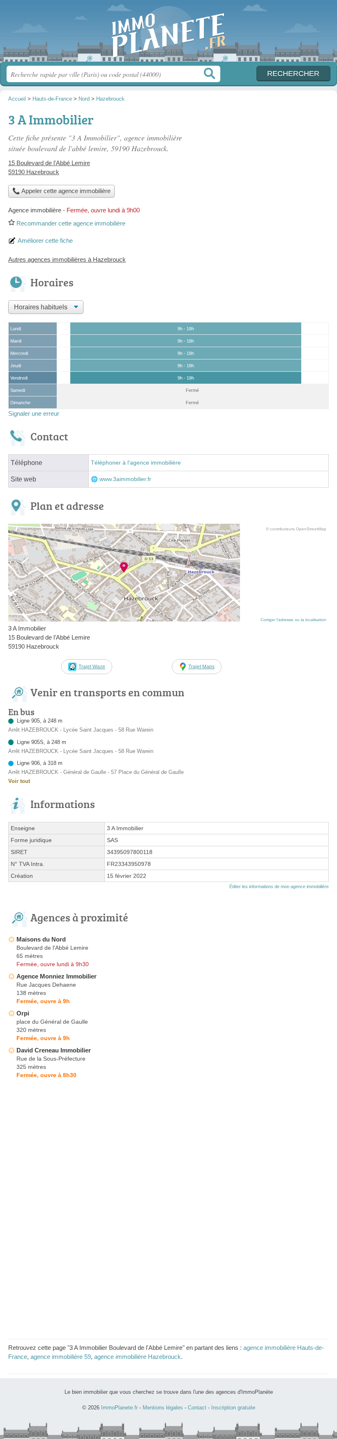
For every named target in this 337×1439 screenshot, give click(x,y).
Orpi (22, 1013)
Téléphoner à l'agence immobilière (136, 463)
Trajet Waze (91, 667)
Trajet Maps (201, 667)
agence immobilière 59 (60, 1356)
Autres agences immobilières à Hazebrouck (67, 259)
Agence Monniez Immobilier (56, 976)
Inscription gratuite (233, 1407)
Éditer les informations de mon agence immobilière (279, 886)
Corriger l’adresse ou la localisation (293, 619)
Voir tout (19, 781)
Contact (197, 1407)
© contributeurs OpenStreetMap (296, 529)
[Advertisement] (168, 1273)
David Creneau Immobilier (53, 1050)
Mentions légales (163, 1407)
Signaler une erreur (33, 413)
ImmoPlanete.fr (168, 34)
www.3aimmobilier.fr (125, 479)
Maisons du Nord (41, 939)
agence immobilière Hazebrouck (137, 1356)
